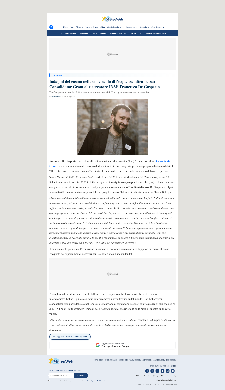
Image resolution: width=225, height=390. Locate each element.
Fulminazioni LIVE (118, 33)
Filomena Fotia (56, 97)
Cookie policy (171, 376)
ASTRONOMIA (57, 75)
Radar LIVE (135, 33)
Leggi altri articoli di (71, 336)
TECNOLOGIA (171, 360)
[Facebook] (147, 371)
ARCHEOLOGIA (159, 360)
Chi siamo (139, 376)
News (72, 27)
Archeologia (144, 27)
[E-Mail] (173, 371)
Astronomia (130, 27)
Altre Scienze (156, 27)
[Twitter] (157, 371)
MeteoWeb (146, 385)
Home (65, 27)
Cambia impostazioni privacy (166, 380)
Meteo (78, 27)
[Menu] (51, 27)
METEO (121, 360)
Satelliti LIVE (99, 33)
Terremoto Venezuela (155, 33)
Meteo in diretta (92, 27)
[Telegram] (162, 371)
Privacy (163, 376)
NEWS (96, 360)
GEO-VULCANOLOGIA (133, 360)
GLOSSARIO (171, 366)
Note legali (155, 376)
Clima (102, 27)
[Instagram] (152, 371)
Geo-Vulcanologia (114, 27)
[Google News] (168, 371)
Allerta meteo (68, 33)
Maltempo (84, 33)
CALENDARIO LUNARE (158, 366)
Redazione (147, 376)
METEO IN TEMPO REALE (108, 360)
